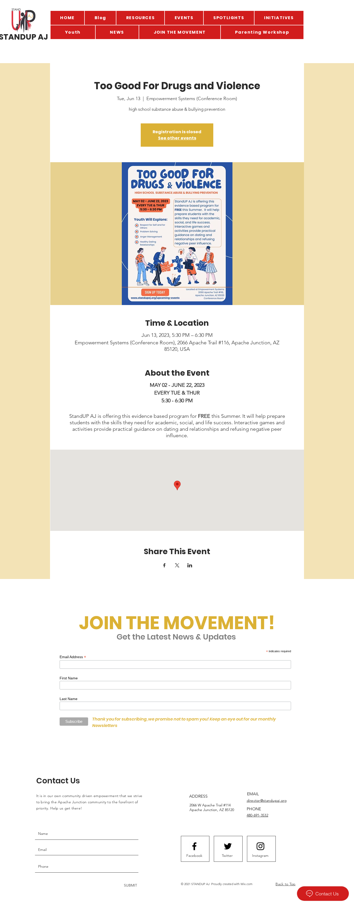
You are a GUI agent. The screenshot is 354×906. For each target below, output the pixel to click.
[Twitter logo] (228, 846)
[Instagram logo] (260, 846)
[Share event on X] (177, 565)
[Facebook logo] (194, 846)
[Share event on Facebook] (164, 565)
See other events (177, 138)
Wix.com (246, 884)
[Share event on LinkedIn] (189, 565)
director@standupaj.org (267, 800)
